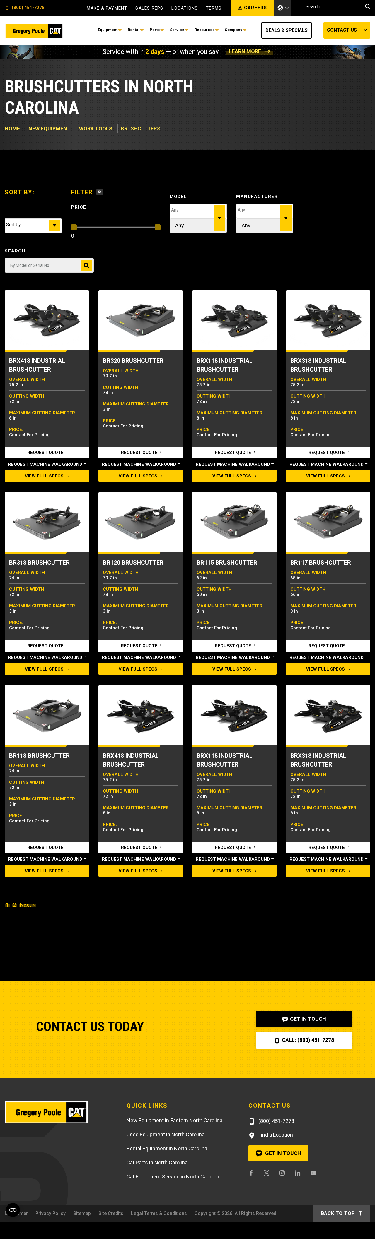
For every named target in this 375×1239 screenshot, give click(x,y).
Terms (213, 8)
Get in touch (282, 1153)
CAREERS (255, 8)
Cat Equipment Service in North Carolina (173, 1176)
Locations (184, 8)
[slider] (74, 227)
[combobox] (33, 225)
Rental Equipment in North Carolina (167, 1148)
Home (12, 129)
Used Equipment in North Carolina (165, 1134)
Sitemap (82, 1213)
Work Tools (95, 129)
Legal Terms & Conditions (159, 1213)
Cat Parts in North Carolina (157, 1162)
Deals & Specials (286, 30)
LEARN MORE (245, 51)
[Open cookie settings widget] (13, 1210)
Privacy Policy (50, 1213)
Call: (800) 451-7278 (307, 1040)
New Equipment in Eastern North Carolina (174, 1120)
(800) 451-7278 (28, 8)
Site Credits (110, 1213)
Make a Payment (107, 8)
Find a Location (275, 1135)
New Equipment (49, 129)
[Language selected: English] (282, 8)
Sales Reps (149, 8)
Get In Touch (307, 1019)
